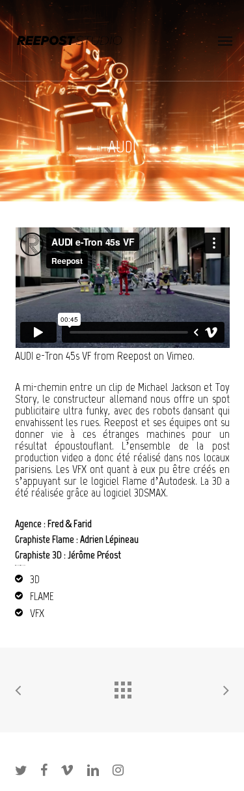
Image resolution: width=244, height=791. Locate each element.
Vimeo (180, 356)
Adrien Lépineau (109, 539)
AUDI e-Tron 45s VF (53, 356)
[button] (225, 40)
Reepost (134, 356)
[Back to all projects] (122, 687)
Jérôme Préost (94, 555)
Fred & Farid (69, 523)
